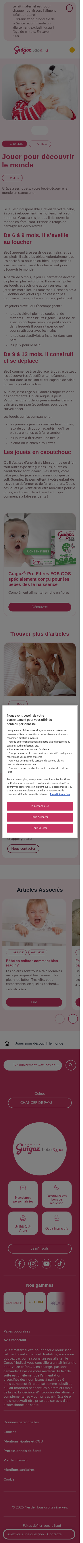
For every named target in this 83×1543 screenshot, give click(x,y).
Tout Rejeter (39, 828)
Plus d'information (60, 794)
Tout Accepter (39, 817)
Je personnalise (40, 806)
